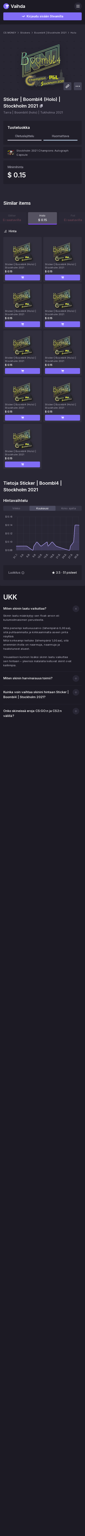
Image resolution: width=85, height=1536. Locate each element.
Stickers (25, 32)
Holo (73, 32)
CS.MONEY (9, 32)
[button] (22, 277)
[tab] (16, 508)
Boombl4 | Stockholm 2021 (50, 32)
